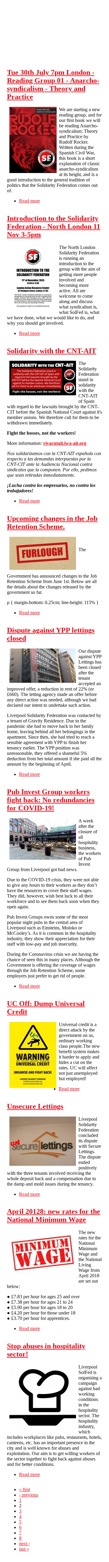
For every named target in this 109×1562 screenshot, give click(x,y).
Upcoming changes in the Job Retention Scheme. (52, 522)
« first (24, 1489)
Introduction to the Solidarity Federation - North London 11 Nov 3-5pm (53, 226)
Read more (29, 200)
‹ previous (28, 1494)
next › (24, 1543)
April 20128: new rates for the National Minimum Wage (53, 1215)
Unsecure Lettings (35, 1106)
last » (24, 1548)
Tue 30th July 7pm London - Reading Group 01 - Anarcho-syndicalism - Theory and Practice (53, 84)
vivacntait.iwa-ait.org (64, 443)
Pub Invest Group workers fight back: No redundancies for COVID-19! (50, 800)
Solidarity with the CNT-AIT (51, 351)
